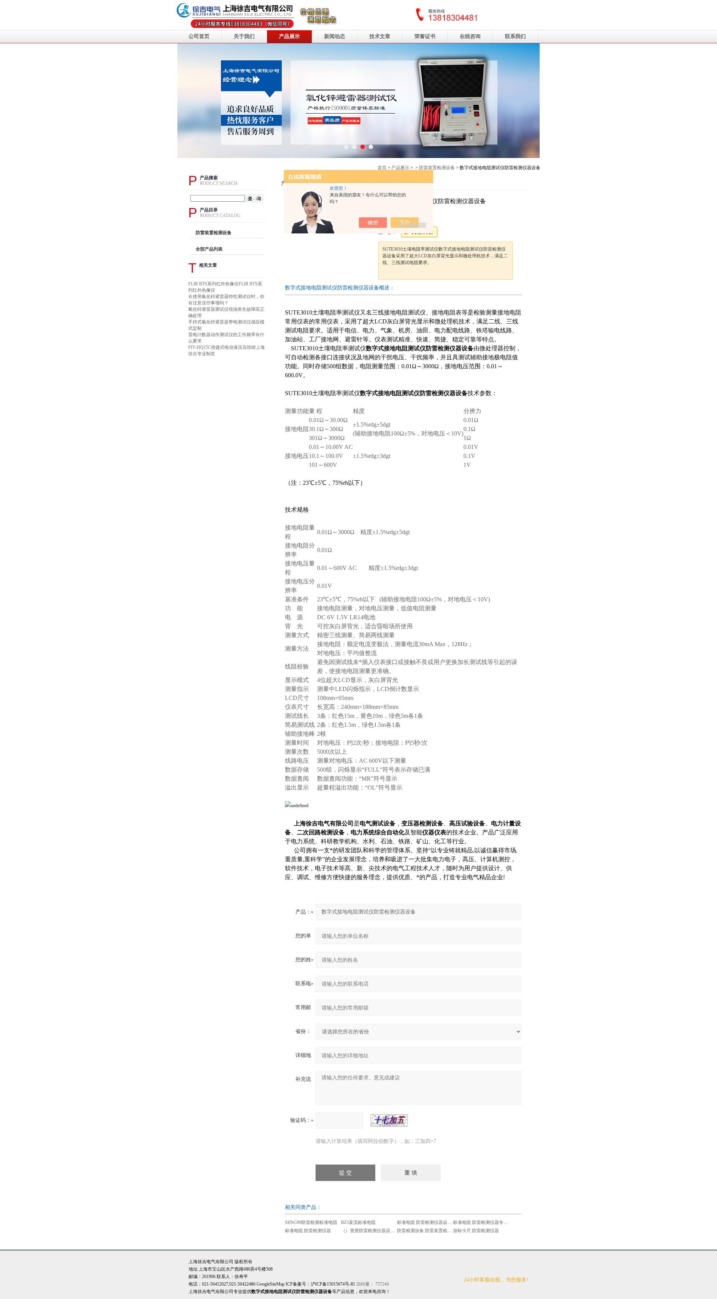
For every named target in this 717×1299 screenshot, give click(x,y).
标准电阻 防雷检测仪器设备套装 (429, 1222)
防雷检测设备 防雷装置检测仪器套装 (433, 1230)
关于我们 (244, 36)
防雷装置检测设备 (437, 167)
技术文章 (379, 36)
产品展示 (289, 36)
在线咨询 (470, 36)
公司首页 (199, 36)
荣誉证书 (425, 36)
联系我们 (515, 36)
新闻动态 (334, 36)
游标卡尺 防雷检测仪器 (476, 1230)
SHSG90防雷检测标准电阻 (311, 1222)
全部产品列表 (209, 249)
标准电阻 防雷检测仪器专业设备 (485, 1222)
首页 (382, 167)
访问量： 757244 (350, 1284)
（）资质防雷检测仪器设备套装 (372, 1230)
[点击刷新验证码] (389, 1120)
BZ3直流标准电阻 (358, 1222)
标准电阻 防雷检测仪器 (308, 1230)
